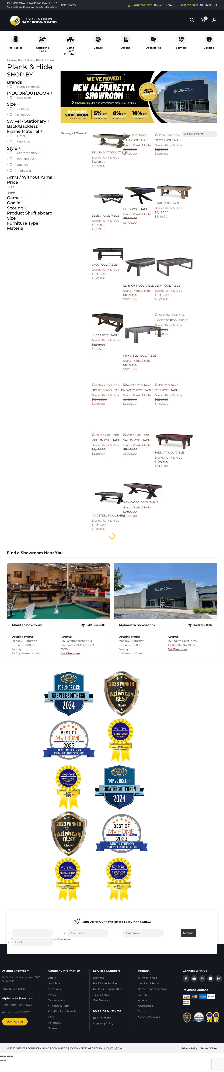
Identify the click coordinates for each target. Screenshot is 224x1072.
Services (181, 47)
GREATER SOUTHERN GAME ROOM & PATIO (42, 1048)
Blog (51, 1017)
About (52, 977)
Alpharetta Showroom (137, 625)
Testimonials (56, 1000)
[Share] (8, 1056)
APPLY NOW (68, 5)
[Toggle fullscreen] (5, 1056)
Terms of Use (209, 1048)
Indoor (24, 97)
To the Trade (101, 994)
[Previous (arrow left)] (1, 1060)
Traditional (25, 170)
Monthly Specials (149, 1017)
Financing (54, 1022)
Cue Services (101, 1000)
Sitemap (53, 1028)
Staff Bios (54, 983)
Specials (209, 47)
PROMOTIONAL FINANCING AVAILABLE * (32, 5)
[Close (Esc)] (11, 1056)
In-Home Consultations (108, 989)
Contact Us (14, 1021)
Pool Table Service (105, 983)
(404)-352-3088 (95, 625)
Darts (141, 1011)
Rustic (23, 164)
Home (11, 60)
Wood (23, 141)
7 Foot (23, 108)
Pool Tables (15, 47)
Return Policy (102, 1018)
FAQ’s (52, 994)
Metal (22, 136)
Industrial (26, 158)
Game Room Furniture (153, 989)
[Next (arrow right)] (5, 1060)
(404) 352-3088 (189, 5)
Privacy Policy (189, 1048)
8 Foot (24, 114)
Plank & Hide (28, 86)
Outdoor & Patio (42, 49)
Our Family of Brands (62, 1011)
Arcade (125, 47)
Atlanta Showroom (27, 625)
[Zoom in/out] (1, 1056)
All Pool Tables (147, 977)
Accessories (153, 47)
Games (98, 47)
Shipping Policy (103, 1023)
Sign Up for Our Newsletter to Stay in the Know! (116, 921)
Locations (54, 989)
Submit (188, 932)
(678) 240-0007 (143, 5)
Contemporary (29, 152)
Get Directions (70, 653)
